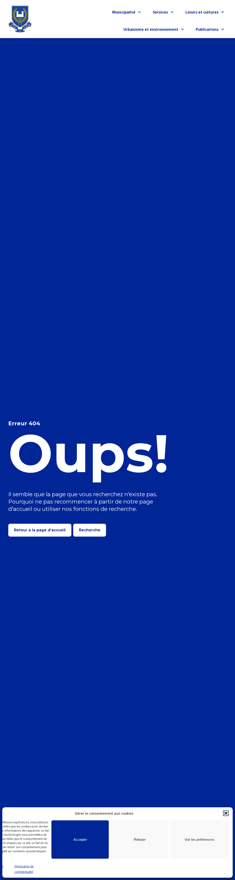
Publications (209, 30)
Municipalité (125, 13)
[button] (226, 813)
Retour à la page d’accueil (40, 530)
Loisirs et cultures (201, 13)
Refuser (140, 839)
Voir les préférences (199, 839)
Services (164, 13)
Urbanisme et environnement (150, 30)
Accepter (80, 839)
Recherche (89, 530)
